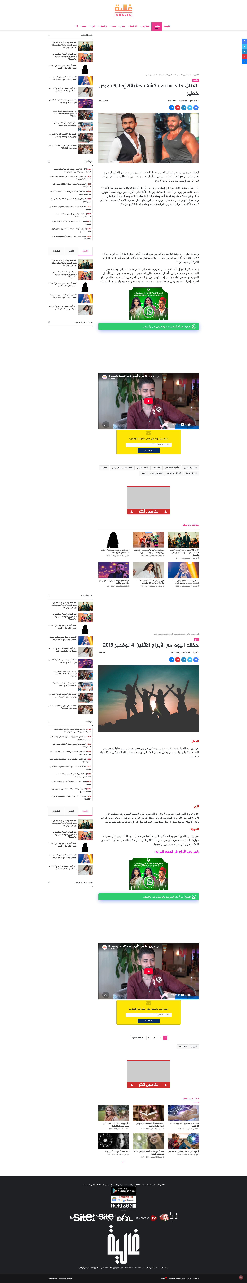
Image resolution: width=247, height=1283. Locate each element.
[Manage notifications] (241, 1277)
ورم (142, 473)
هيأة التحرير (53, 1278)
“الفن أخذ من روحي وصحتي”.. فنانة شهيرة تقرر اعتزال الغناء (115, 551)
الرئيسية (167, 26)
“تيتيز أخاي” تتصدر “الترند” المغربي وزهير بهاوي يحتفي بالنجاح (63, 135)
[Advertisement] (148, 53)
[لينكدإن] (183, 107)
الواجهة (155, 468)
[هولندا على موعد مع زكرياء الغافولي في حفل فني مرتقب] (113, 570)
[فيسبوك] (196, 107)
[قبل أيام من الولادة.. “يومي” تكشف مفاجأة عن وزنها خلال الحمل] (148, 570)
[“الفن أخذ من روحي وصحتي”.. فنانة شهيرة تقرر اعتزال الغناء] (113, 540)
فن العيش (103, 26)
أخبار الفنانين (189, 468)
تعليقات (56, 251)
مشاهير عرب (155, 473)
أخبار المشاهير (171, 468)
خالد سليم (141, 468)
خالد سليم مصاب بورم (121, 468)
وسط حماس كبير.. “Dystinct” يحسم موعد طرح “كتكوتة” (62, 147)
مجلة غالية (190, 473)
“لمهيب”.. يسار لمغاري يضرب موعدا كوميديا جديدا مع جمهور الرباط (185, 582)
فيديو (84, 26)
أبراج (93, 26)
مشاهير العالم (173, 473)
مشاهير (157, 26)
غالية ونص (145, 26)
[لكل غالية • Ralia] (123, 10)
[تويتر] (189, 107)
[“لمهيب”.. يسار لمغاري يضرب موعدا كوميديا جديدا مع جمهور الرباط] (183, 570)
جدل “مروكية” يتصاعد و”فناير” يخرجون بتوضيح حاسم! (65, 124)
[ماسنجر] (171, 107)
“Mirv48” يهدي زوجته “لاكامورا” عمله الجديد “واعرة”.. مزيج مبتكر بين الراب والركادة (184, 553)
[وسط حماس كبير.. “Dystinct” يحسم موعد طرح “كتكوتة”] (85, 149)
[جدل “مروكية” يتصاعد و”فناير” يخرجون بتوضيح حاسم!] (85, 126)
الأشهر (71, 251)
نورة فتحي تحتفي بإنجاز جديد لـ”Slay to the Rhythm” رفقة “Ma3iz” (65, 114)
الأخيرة (85, 251)
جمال (123, 26)
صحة (114, 26)
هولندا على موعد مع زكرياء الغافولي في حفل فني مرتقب (114, 582)
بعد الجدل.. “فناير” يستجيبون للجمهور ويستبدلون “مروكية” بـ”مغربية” (149, 551)
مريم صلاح (193, 100)
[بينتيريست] (177, 107)
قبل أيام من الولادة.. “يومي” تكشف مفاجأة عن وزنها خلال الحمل (150, 582)
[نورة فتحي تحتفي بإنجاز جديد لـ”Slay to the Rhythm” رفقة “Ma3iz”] (85, 115)
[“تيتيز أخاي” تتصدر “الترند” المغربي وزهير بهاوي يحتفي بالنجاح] (85, 138)
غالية (103, 468)
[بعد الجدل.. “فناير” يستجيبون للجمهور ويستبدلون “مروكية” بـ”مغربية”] (148, 540)
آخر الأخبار (133, 26)
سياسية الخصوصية (66, 1278)
